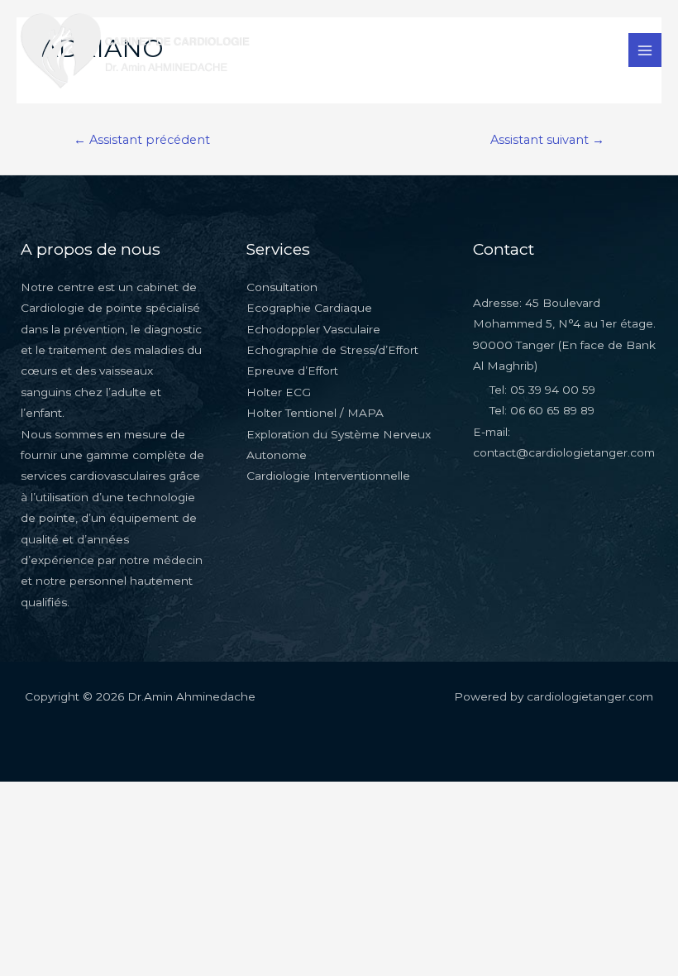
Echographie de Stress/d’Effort (332, 349)
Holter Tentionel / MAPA (315, 412)
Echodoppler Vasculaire (313, 329)
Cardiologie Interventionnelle (328, 475)
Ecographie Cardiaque (309, 307)
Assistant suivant (547, 139)
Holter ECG (278, 392)
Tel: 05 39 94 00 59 (542, 389)
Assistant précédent (142, 139)
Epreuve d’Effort (292, 370)
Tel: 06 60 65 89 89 (541, 410)
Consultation (282, 287)
